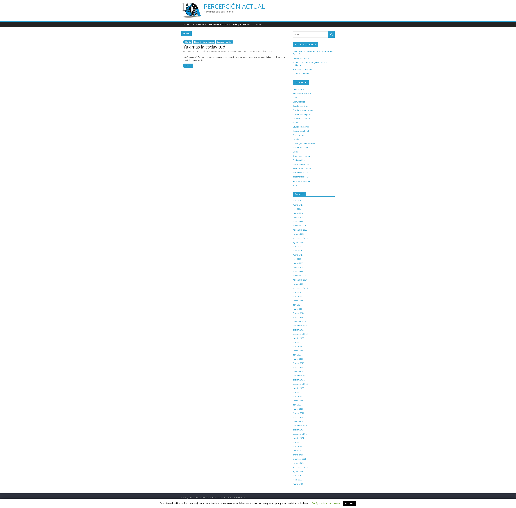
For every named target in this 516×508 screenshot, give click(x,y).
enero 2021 (298, 454)
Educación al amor (301, 126)
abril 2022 (297, 404)
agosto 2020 (298, 471)
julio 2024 (297, 292)
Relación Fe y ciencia (302, 168)
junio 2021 (297, 446)
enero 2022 (298, 417)
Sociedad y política (224, 42)
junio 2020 (297, 479)
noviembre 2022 (300, 375)
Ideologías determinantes (204, 42)
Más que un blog (241, 24)
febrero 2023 (298, 363)
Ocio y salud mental (301, 156)
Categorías (198, 24)
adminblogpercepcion (208, 51)
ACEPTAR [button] (349, 503)
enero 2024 (298, 317)
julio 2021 (297, 442)
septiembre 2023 (300, 334)
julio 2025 (297, 246)
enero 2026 (298, 221)
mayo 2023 (298, 350)
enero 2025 (298, 271)
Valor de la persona (301, 181)
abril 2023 (297, 354)
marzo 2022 (298, 409)
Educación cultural (301, 131)
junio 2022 (297, 396)
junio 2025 (297, 250)
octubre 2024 (298, 284)
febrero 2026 (298, 217)
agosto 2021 (298, 438)
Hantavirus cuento (301, 58)
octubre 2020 (298, 463)
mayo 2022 (298, 400)
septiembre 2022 (300, 384)
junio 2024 (297, 296)
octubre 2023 (298, 330)
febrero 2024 (298, 313)
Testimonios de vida (302, 176)
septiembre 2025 (300, 238)
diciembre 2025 (299, 225)
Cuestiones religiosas (302, 114)
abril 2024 (297, 305)
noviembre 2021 (300, 425)
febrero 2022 (298, 413)
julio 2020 (297, 475)
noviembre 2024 (300, 280)
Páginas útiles (299, 160)
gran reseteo (231, 51)
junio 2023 (297, 346)
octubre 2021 (298, 429)
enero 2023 (298, 367)
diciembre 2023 (299, 321)
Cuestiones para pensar (303, 110)
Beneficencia (298, 89)
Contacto (258, 24)
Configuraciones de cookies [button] (326, 503)
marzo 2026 (298, 213)
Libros (295, 151)
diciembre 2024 (299, 275)
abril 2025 (297, 259)
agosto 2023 (298, 338)
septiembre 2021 (300, 434)
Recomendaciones (218, 24)
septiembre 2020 (300, 467)
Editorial (188, 42)
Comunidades (299, 101)
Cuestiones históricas (302, 106)
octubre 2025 (298, 234)
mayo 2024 (298, 300)
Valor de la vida (299, 185)
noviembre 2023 (300, 325)
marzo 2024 (298, 309)
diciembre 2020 (299, 459)
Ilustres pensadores (301, 147)
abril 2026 (297, 209)
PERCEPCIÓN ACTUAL (234, 6)
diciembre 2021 (299, 421)
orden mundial (266, 51)
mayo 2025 (298, 255)
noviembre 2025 (300, 230)
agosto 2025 (298, 242)
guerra (240, 51)
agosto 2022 (298, 388)
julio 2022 (297, 392)
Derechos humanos (301, 118)
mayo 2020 (298, 484)
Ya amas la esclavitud (204, 47)
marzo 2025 (298, 263)
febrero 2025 (298, 267)
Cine (295, 97)
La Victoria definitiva (301, 73)
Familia (296, 139)
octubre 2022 (298, 379)
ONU (258, 51)
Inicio (186, 24)
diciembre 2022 (299, 371)
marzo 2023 (298, 359)
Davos (223, 51)
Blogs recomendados (302, 93)
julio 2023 (297, 342)
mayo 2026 (298, 205)
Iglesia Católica (249, 51)
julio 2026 (297, 200)
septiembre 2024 (300, 288)
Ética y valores (299, 135)
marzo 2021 (298, 450)
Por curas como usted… (303, 69)
